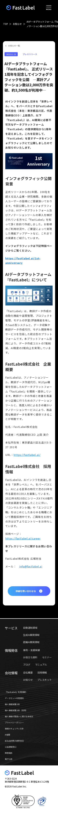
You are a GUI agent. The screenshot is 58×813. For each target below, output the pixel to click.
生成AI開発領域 (31, 635)
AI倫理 (7, 734)
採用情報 (42, 672)
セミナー (47, 657)
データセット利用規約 (14, 698)
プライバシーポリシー (14, 722)
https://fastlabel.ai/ (27, 455)
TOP (5, 23)
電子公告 (8, 759)
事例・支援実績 (31, 650)
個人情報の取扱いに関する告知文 (19, 716)
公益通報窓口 (10, 746)
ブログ (26, 664)
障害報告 (8, 753)
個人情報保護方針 (12, 704)
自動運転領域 (30, 627)
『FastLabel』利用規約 (15, 692)
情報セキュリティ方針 (14, 728)
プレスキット (44, 679)
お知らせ (17, 23)
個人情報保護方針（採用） (16, 710)
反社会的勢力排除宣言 (14, 740)
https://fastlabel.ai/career (22, 538)
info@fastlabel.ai (30, 566)
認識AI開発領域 (31, 642)
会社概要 (28, 672)
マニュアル (41, 664)
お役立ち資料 (30, 657)
